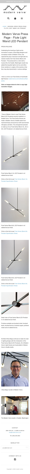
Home (4, 26)
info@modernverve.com (15, 432)
